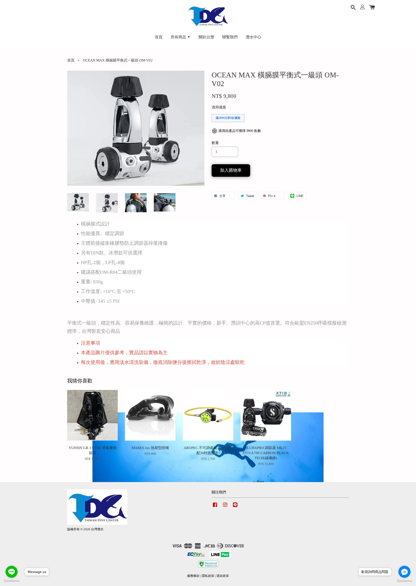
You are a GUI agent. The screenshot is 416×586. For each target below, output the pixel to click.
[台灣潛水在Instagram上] (225, 507)
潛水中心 (253, 37)
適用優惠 (219, 107)
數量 (215, 143)
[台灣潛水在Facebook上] (215, 507)
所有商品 (179, 37)
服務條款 (193, 576)
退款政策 (222, 576)
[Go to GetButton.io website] (11, 581)
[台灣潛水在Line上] (235, 507)
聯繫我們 (230, 37)
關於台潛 (206, 37)
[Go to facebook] (404, 572)
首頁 (158, 37)
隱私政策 (208, 576)
